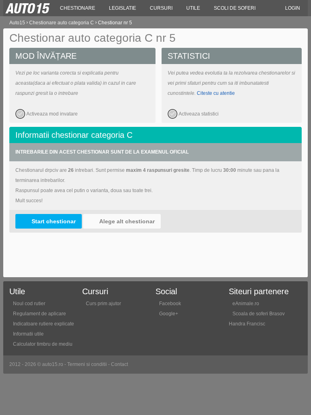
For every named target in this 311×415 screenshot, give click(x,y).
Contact (119, 364)
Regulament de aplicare (39, 314)
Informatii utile (28, 334)
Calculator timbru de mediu (42, 344)
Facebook (170, 303)
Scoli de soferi (235, 8)
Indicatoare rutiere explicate (43, 324)
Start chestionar (54, 221)
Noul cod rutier (29, 303)
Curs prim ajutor (103, 303)
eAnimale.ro (245, 303)
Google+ (168, 314)
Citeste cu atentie (216, 93)
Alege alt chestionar (127, 221)
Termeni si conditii (87, 364)
